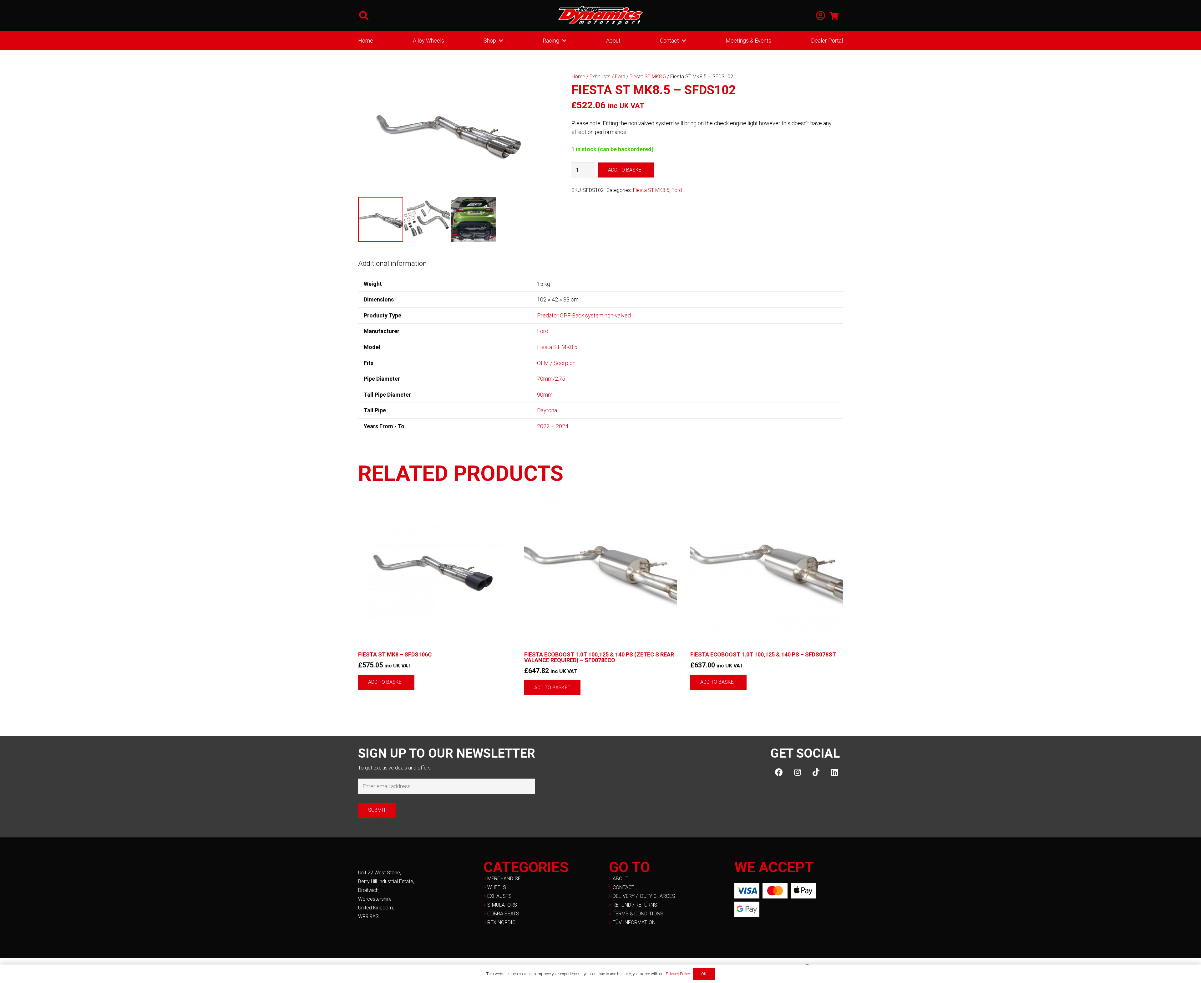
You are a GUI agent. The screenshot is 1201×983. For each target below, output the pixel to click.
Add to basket (626, 170)
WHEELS (496, 887)
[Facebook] (779, 772)
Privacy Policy (678, 973)
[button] (363, 15)
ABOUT (620, 879)
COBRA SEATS (503, 914)
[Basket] (834, 15)
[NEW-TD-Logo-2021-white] (600, 16)
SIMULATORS (502, 905)
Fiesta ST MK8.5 (648, 77)
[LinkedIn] (834, 772)
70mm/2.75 (551, 378)
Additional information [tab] (392, 263)
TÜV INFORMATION (634, 922)
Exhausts (600, 77)
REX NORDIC (502, 922)
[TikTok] (815, 772)
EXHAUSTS (499, 896)
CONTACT (623, 887)
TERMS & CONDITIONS (638, 914)
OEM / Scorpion (556, 363)
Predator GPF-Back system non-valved (584, 315)
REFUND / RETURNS (635, 905)
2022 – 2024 (552, 426)
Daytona (547, 410)
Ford (620, 77)
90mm (545, 394)
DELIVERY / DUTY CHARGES (644, 896)
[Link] (820, 15)
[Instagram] (797, 772)
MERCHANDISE (504, 879)
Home (578, 77)
